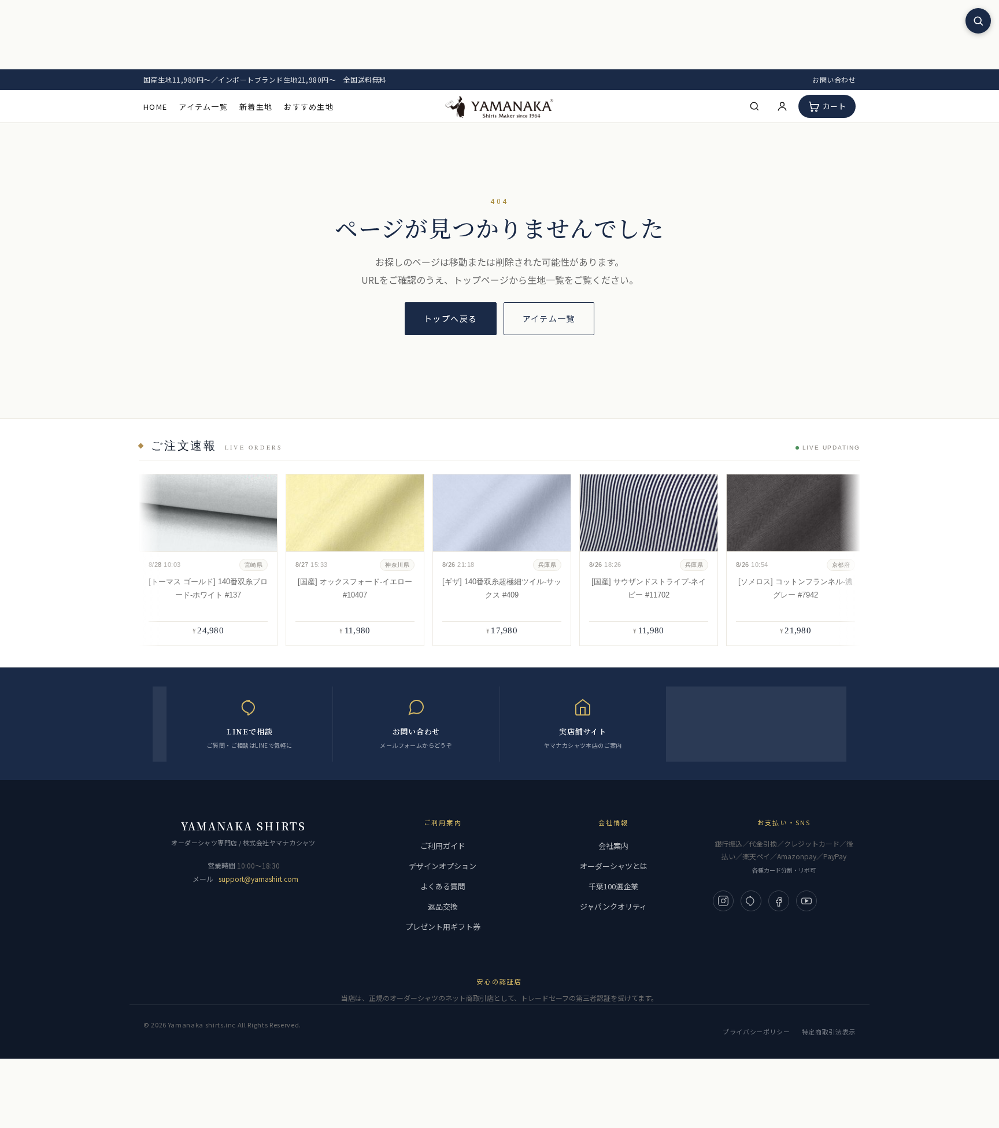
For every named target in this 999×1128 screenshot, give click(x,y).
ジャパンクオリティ (613, 906)
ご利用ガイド (442, 845)
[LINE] (751, 900)
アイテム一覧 (203, 106)
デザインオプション (442, 865)
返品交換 (443, 906)
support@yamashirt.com (258, 879)
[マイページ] (782, 106)
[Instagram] (723, 900)
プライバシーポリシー (756, 1031)
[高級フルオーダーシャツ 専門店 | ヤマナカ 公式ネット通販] (499, 106)
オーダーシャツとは (614, 865)
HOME (155, 106)
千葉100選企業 (613, 886)
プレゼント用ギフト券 (442, 926)
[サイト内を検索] (978, 21)
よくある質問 (442, 886)
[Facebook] (778, 900)
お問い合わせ (834, 79)
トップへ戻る (450, 318)
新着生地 (255, 106)
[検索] (754, 106)
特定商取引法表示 (829, 1031)
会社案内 (613, 845)
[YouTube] (806, 900)
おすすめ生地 (309, 106)
